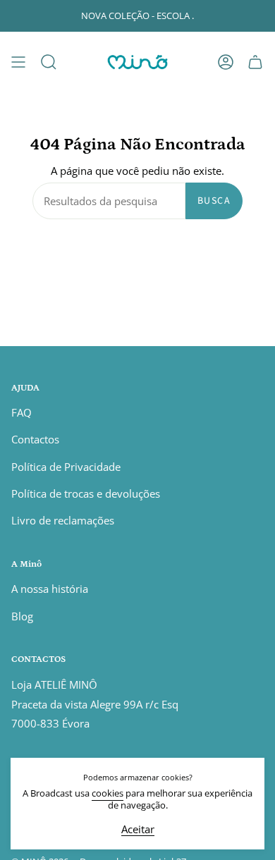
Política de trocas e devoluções (85, 493)
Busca (214, 201)
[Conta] (225, 62)
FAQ (21, 412)
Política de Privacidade (66, 467)
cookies (107, 793)
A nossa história (49, 589)
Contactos (35, 439)
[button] (48, 62)
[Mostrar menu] (18, 62)
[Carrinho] (255, 62)
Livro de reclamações (62, 520)
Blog (22, 616)
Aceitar (137, 830)
